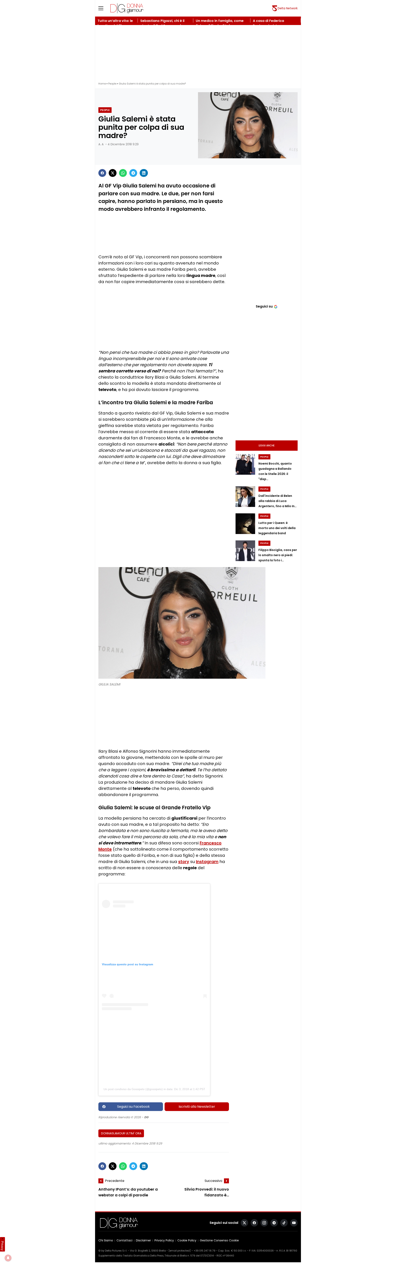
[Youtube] (294, 1223)
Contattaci (124, 1240)
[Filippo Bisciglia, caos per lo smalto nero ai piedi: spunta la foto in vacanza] (245, 550)
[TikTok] (284, 1223)
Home (102, 83)
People (112, 83)
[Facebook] (102, 173)
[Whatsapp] (123, 173)
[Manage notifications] (8, 1258)
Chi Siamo (105, 1240)
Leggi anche (267, 445)
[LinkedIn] (144, 173)
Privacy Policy (164, 1240)
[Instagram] (264, 1223)
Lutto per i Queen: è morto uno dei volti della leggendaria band (277, 528)
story (183, 861)
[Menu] (103, 8)
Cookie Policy (186, 1240)
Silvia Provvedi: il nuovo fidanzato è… (206, 1192)
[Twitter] (113, 173)
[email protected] (180, 1250)
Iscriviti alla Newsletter (197, 1106)
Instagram (207, 861)
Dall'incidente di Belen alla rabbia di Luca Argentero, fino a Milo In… (277, 501)
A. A (101, 144)
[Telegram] (133, 173)
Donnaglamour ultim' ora (121, 1133)
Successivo (213, 1180)
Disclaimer (143, 1240)
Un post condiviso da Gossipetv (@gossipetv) (133, 1089)
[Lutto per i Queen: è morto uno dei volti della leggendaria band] (245, 523)
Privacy (2, 1246)
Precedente (114, 1180)
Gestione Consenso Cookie (219, 1240)
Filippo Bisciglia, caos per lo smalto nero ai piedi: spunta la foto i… (277, 555)
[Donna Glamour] (126, 8)
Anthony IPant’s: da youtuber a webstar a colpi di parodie (128, 1192)
